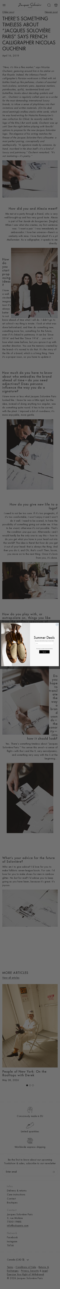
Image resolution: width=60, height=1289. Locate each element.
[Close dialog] (57, 624)
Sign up (44, 652)
